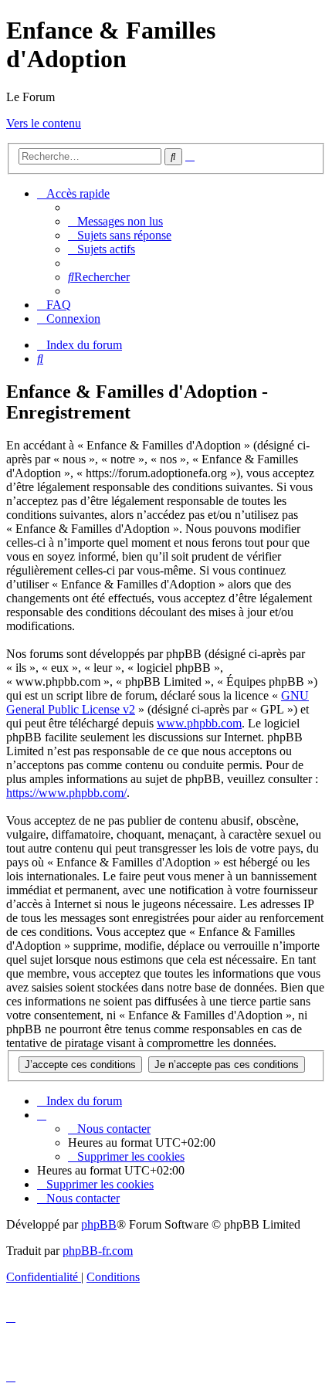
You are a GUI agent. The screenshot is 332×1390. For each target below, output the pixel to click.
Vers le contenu (43, 123)
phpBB (99, 1224)
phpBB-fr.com (98, 1250)
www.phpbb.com (199, 723)
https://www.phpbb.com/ (66, 792)
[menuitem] (115, 221)
